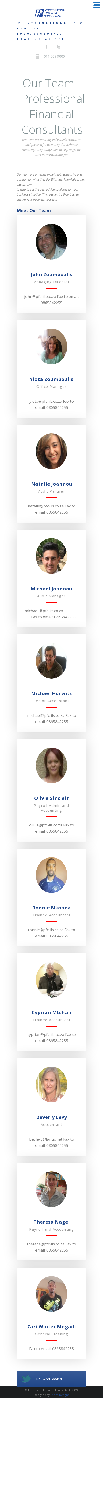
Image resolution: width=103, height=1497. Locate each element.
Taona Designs (60, 1395)
